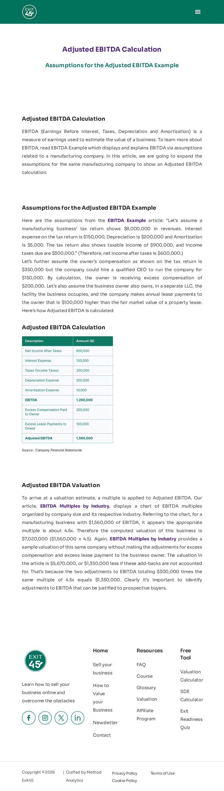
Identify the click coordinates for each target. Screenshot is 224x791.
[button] (197, 11)
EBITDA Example (127, 220)
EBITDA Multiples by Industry (74, 506)
